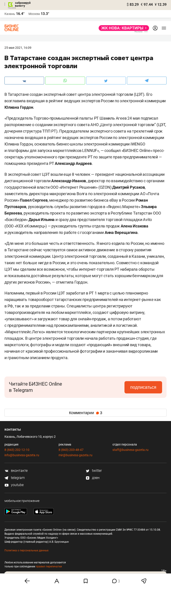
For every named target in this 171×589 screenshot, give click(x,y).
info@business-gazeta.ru (21, 455)
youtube (17, 485)
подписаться (143, 387)
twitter (96, 470)
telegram (17, 478)
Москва (34, 14)
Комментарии (85, 413)
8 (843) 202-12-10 (16, 450)
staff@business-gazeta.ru (130, 450)
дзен (95, 478)
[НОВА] (122, 28)
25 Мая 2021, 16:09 (17, 47)
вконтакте (19, 470)
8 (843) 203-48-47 (71, 450)
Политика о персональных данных (26, 550)
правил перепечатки (49, 566)
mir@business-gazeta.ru (75, 455)
